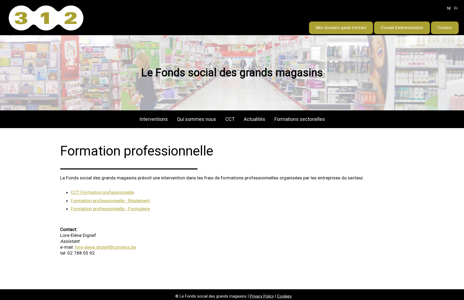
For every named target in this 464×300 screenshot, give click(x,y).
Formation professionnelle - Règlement (110, 200)
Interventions (153, 119)
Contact (445, 27)
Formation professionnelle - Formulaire (110, 208)
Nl (449, 8)
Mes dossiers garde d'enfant (341, 27)
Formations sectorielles (299, 119)
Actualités (254, 119)
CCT (230, 119)
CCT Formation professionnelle (102, 192)
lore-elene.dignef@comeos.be (105, 247)
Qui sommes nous (196, 119)
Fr (456, 8)
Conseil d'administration (402, 27)
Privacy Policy (262, 296)
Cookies (284, 296)
